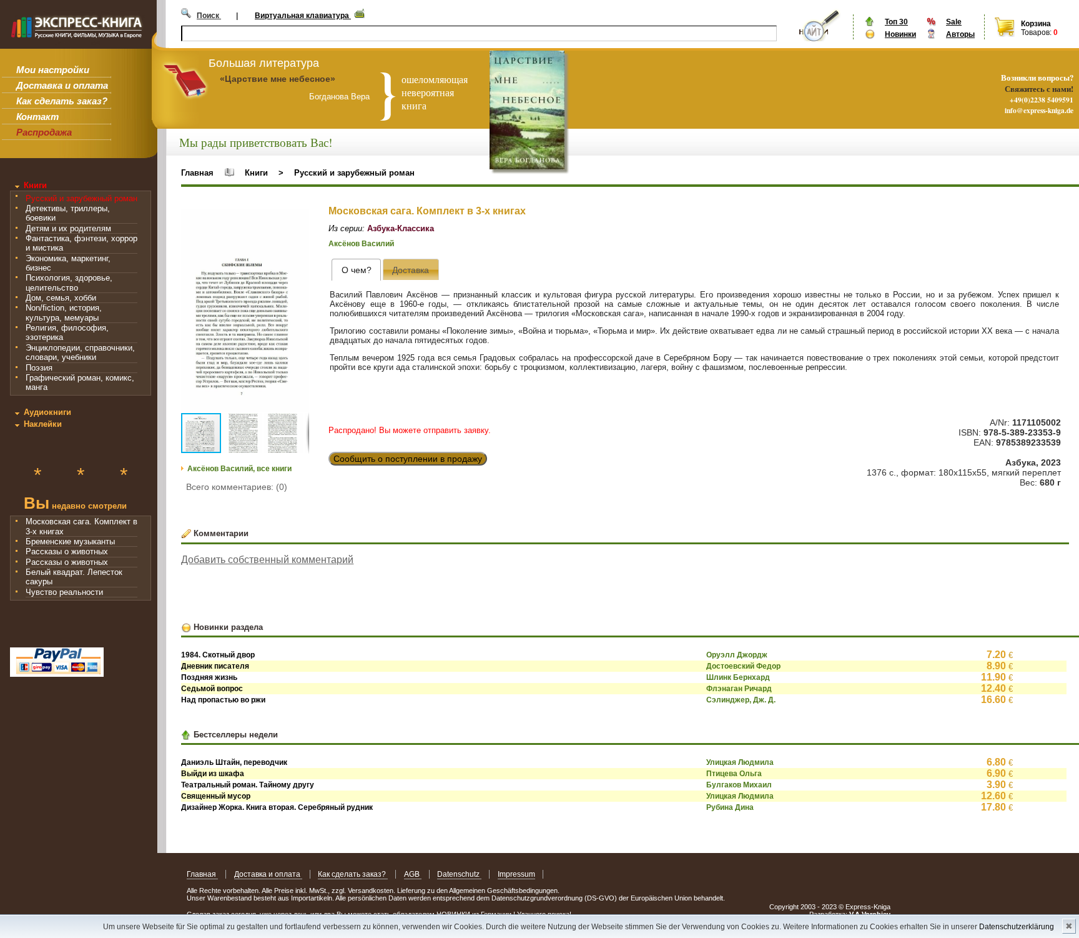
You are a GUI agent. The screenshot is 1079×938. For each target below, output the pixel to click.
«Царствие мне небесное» (277, 79)
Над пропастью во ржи (223, 700)
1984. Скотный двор (218, 655)
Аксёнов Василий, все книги (239, 468)
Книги (35, 185)
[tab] (356, 270)
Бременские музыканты (70, 541)
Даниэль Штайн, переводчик (234, 762)
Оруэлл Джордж (736, 655)
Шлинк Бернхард (738, 677)
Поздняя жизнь (209, 677)
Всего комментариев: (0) (236, 487)
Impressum (516, 874)
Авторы (960, 34)
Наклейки (43, 424)
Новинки (900, 34)
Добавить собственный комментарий (267, 559)
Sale (954, 21)
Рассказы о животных (67, 551)
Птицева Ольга (734, 773)
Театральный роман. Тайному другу (247, 785)
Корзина (1036, 23)
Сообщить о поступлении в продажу (407, 459)
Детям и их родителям (68, 228)
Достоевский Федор (743, 666)
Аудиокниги (47, 412)
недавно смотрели (75, 505)
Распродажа (44, 132)
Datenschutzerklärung (1016, 926)
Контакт (37, 116)
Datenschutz (459, 874)
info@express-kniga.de (1039, 110)
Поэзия (39, 367)
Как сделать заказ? (61, 101)
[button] (298, 220)
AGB (412, 874)
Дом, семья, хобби (61, 297)
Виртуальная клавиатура (303, 15)
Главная (197, 172)
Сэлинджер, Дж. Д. (741, 700)
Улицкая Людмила (740, 762)
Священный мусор (215, 796)
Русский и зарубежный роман (81, 198)
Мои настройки (52, 69)
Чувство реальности (64, 592)
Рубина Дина (730, 807)
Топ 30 (896, 21)
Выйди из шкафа (212, 773)
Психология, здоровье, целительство (69, 282)
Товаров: (1036, 32)
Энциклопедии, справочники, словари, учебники (80, 352)
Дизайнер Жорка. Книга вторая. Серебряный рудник (277, 807)
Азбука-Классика (400, 228)
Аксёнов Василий (361, 243)
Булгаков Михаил (739, 785)
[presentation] (356, 269)
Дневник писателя (215, 666)
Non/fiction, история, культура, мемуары (64, 312)
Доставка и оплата (62, 85)
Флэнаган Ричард (739, 688)
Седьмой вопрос (212, 688)
